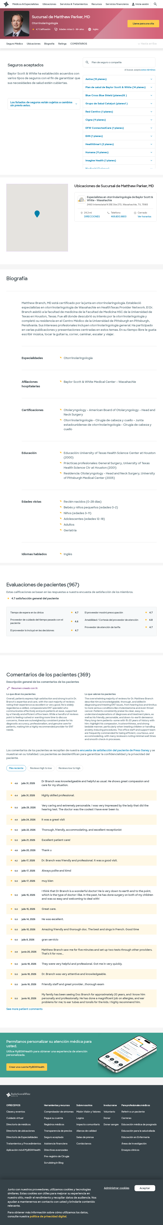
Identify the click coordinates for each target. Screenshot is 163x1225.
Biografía (49, 43)
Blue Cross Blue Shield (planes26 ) (106, 95)
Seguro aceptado (54, 1137)
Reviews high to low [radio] (41, 768)
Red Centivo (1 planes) (99, 111)
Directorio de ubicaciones (20, 1130)
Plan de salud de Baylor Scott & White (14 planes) (115, 87)
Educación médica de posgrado (139, 1124)
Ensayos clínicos (130, 1149)
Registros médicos (54, 1124)
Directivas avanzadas (56, 1149)
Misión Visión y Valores (88, 1111)
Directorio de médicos (18, 1124)
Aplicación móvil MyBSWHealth (23, 1149)
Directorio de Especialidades (22, 1137)
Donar (107, 1117)
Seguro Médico (14, 43)
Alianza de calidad (86, 1130)
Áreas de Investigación (134, 1143)
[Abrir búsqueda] (155, 4)
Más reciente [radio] (16, 768)
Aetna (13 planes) (96, 79)
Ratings (62, 43)
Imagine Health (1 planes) (100, 160)
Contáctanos (83, 1143)
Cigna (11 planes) (95, 119)
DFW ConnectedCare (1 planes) (104, 128)
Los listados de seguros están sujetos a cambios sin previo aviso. (41, 104)
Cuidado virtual (14, 1117)
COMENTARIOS (78, 43)
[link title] (6, 4)
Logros (80, 1117)
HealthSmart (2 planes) (99, 144)
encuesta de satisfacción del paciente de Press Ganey (114, 750)
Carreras (126, 1117)
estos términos (148, 70)
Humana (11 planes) (97, 152)
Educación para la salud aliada (138, 1130)
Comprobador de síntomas (59, 1111)
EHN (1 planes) (94, 136)
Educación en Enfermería (135, 1137)
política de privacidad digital (48, 1216)
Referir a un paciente (133, 1111)
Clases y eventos (15, 1111)
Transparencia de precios (58, 1130)
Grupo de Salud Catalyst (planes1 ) (106, 103)
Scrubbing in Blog (53, 1162)
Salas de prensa (85, 1137)
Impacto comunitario (88, 1124)
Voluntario (109, 1111)
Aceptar (145, 1188)
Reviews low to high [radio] (69, 768)
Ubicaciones (33, 43)
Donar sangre (111, 1124)
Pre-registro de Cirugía (56, 1156)
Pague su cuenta (53, 1117)
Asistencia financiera (55, 1143)
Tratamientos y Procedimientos (23, 1143)
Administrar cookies (116, 1188)
